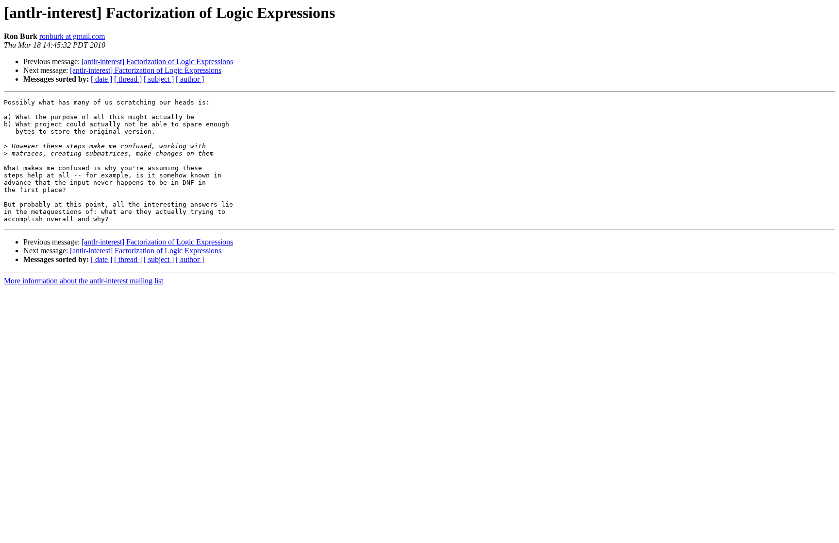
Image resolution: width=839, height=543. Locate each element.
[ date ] (101, 79)
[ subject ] (159, 79)
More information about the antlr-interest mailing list (83, 281)
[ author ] (190, 79)
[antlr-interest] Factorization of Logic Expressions (157, 61)
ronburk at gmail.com (72, 36)
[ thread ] (128, 79)
